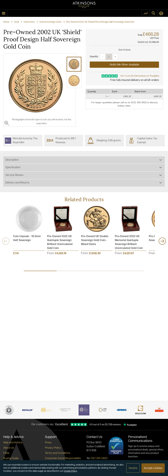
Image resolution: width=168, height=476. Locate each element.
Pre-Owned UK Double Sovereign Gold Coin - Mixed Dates (94, 240)
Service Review (14, 175)
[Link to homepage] (84, 5)
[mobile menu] (3, 13)
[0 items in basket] (162, 13)
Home (6, 22)
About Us (8, 448)
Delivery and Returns (17, 182)
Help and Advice (12, 442)
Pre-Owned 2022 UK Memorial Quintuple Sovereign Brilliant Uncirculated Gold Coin (129, 242)
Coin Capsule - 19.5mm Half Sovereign (27, 238)
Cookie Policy (70, 471)
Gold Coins (29, 22)
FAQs (6, 453)
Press (48, 442)
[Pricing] (145, 13)
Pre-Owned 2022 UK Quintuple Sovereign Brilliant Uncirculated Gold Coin (60, 242)
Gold (16, 22)
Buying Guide (11, 458)
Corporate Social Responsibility (63, 458)
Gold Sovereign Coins (50, 22)
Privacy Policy (53, 448)
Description (12, 160)
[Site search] (153, 13)
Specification (13, 167)
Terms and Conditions (57, 453)
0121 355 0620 (99, 458)
